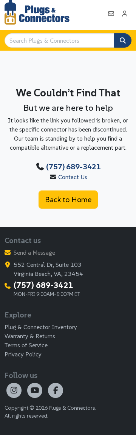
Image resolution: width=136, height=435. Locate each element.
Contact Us (72, 177)
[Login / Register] (124, 13)
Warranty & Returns (30, 336)
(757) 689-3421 (73, 167)
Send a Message (34, 252)
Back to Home (68, 199)
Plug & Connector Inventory (41, 327)
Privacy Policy (23, 354)
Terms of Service (26, 345)
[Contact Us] (111, 13)
